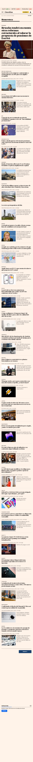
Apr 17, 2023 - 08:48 (22, 519)
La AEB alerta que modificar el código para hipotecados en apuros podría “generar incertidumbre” (16, 471)
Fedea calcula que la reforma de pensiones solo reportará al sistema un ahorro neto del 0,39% (16, 142)
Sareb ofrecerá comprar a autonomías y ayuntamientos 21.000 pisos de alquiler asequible (15, 74)
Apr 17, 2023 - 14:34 (19, 100)
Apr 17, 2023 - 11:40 (15, 319)
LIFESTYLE (4, 379)
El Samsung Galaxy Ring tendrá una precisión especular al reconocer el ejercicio (13, 562)
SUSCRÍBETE (25, 12)
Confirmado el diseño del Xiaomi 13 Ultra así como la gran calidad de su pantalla (16, 607)
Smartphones (5, 424)
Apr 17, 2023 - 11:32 (16, 342)
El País (29, 15)
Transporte (4, 183)
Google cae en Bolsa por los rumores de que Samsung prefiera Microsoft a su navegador (16, 247)
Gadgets (3, 311)
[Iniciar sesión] (30, 12)
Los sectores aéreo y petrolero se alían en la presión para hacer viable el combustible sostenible (16, 515)
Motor (3, 288)
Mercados (4, 94)
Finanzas (3, 467)
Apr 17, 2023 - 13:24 (13, 168)
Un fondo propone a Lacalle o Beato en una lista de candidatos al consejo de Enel (16, 226)
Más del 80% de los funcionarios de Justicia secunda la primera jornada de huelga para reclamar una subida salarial (16, 338)
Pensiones (4, 25)
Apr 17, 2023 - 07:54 (19, 588)
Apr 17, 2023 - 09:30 (17, 474)
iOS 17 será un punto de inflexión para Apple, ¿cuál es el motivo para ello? (16, 426)
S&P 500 (14, 9)
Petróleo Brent (25, 9)
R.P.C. (3, 146)
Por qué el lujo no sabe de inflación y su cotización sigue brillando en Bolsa (14, 448)
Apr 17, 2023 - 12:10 (18, 272)
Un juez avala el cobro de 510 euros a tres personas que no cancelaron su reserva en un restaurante (16, 404)
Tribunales (4, 334)
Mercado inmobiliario (6, 71)
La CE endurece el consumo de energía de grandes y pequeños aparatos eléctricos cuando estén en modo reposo (16, 629)
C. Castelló (4, 451)
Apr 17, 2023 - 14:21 (11, 123)
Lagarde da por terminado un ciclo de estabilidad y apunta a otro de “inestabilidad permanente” (16, 119)
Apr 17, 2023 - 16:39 (12, 60)
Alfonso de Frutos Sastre (7, 385)
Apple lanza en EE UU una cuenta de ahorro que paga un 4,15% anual (16, 269)
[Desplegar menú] (3, 12)
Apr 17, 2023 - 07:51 (15, 610)
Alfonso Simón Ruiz (6, 78)
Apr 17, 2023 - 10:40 (18, 385)
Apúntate (4, 710)
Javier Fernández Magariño (7, 519)
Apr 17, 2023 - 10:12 (11, 408)
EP (2, 123)
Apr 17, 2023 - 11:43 (15, 295)
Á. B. (2, 229)
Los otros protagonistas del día (12, 205)
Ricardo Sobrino (5, 474)
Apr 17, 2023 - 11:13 (19, 363)
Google (3, 245)
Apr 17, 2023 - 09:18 (18, 496)
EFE (2, 60)
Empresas (4, 266)
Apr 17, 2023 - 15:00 (18, 78)
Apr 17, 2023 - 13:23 (14, 189)
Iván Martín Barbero (6, 319)
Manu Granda (4, 295)
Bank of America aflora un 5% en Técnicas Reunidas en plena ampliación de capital (16, 164)
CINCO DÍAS (4, 189)
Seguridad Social (5, 139)
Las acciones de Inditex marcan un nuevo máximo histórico (15, 97)
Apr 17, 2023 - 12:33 (8, 229)
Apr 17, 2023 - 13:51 (12, 146)
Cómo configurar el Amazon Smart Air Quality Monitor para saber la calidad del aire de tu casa (15, 315)
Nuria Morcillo (5, 342)
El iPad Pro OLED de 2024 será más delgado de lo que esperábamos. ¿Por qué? (16, 493)
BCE (2, 116)
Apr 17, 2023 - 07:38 (14, 633)
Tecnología (4, 581)
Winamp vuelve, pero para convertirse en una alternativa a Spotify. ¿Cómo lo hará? (16, 382)
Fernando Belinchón (6, 100)
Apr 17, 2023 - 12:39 (14, 207)
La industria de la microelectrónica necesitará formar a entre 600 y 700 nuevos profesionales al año (16, 585)
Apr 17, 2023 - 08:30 (16, 565)
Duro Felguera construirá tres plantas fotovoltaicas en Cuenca (14, 360)
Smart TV (4, 535)
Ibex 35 (3, 9)
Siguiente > (25, 651)
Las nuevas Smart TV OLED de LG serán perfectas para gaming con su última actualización (15, 538)
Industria (4, 357)
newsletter (5, 705)
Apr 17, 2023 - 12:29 (14, 251)
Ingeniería (4, 162)
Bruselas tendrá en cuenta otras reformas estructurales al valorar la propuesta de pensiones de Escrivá (16, 33)
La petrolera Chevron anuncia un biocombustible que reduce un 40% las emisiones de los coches (14, 292)
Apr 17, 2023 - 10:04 (16, 430)
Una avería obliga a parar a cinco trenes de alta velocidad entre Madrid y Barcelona (16, 186)
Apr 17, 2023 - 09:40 (12, 451)
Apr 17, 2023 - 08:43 (18, 542)
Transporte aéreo (6, 512)
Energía (3, 223)
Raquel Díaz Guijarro (6, 363)
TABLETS (3, 490)
